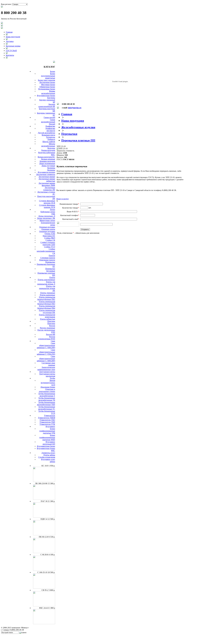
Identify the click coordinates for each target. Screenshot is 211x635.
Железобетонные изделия (78, 127)
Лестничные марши (47, 177)
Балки (52, 71)
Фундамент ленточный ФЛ (48, 443)
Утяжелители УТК (47, 424)
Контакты (10, 55)
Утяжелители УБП (47, 422)
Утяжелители (49, 415)
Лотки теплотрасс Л (46, 216)
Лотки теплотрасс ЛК (46, 218)
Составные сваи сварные (48, 364)
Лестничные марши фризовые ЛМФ (47, 184)
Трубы (52, 378)
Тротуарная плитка (47, 372)
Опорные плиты (48, 229)
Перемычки (50, 262)
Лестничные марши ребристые (47, 180)
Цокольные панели (47, 260)
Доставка (10, 41)
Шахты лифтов (48, 142)
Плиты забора (49, 455)
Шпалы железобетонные (48, 145)
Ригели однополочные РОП (46, 338)
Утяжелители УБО (47, 420)
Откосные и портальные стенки (47, 390)
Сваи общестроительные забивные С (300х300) (46, 345)
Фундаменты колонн (46, 172)
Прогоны (51, 321)
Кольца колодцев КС (46, 157)
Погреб (52, 124)
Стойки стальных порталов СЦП (47, 243)
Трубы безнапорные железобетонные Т (46, 395)
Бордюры (51, 98)
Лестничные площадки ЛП (49, 189)
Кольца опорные (48, 159)
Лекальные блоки (47, 387)
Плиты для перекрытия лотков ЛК (47, 288)
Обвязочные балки (47, 87)
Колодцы (51, 148)
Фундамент (50, 426)
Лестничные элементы (45, 174)
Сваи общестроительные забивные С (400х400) (46, 358)
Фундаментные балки (46, 95)
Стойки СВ (50, 240)
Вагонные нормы (13, 46)
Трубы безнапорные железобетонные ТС (46, 408)
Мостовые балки (48, 85)
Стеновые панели (47, 258)
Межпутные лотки (47, 220)
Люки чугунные (48, 166)
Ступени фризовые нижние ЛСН (47, 206)
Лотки (52, 209)
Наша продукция (13, 37)
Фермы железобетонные (48, 92)
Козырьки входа (48, 135)
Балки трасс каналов (46, 80)
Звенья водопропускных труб (48, 382)
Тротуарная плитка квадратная (47, 375)
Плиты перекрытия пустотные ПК (47, 311)
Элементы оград (48, 453)
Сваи (53, 341)
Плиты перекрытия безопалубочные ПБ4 (46, 307)
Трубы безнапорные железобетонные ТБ (46, 399)
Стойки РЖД (49, 238)
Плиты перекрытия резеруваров (47, 316)
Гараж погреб (49, 117)
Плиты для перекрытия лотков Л (46, 283)
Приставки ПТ (49, 236)
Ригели (52, 326)
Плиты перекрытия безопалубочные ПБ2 (46, 298)
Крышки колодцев (47, 161)
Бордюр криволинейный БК (46, 105)
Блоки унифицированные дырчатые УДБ (47, 431)
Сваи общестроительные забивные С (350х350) (46, 352)
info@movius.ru (74, 108)
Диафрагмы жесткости (50, 129)
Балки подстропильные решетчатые (48, 76)
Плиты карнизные (47, 295)
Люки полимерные (47, 163)
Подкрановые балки (46, 89)
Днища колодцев (48, 150)
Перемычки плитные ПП (78, 140)
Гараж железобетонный (48, 121)
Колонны (51, 168)
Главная (9, 32)
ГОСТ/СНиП (11, 51)
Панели (52, 255)
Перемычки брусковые (50, 270)
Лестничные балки (47, 82)
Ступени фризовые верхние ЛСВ (47, 202)
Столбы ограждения (46, 457)
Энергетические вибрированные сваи (46, 368)
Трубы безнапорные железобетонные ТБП (46, 403)
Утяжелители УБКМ (46, 418)
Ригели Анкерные (47, 328)
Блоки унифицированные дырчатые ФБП (47, 437)
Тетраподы (50, 137)
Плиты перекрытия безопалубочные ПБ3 (46, 303)
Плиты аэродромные (46, 280)
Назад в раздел (62, 199)
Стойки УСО (49, 247)
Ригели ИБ (50, 334)
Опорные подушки (47, 227)
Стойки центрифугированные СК (46, 251)
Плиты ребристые (47, 319)
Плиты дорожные (47, 293)
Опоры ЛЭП (50, 234)
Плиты (52, 277)
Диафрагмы (50, 126)
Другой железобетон (46, 133)
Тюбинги (51, 139)
